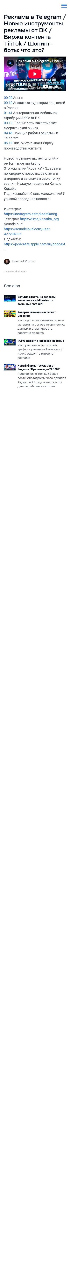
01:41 (8, 113)
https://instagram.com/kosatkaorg (30, 214)
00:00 (8, 98)
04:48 (8, 133)
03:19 (8, 123)
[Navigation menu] (64, 6)
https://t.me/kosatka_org (39, 219)
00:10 (8, 103)
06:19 (8, 143)
